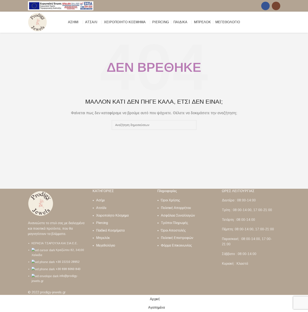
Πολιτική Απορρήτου (176, 208)
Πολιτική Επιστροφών (177, 238)
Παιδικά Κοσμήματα (110, 230)
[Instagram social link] (276, 6)
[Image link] (40, 203)
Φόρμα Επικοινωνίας (176, 245)
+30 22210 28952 (68, 261)
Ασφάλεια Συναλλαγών (178, 215)
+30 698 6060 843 (68, 269)
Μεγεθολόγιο (105, 245)
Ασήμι (100, 200)
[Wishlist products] (278, 22)
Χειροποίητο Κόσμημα (112, 215)
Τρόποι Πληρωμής (174, 223)
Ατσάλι (101, 208)
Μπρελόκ (103, 238)
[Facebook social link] (265, 6)
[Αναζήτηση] (271, 22)
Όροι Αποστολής (173, 230)
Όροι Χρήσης (170, 200)
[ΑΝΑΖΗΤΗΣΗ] (191, 125)
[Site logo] (61, 5)
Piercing (102, 223)
